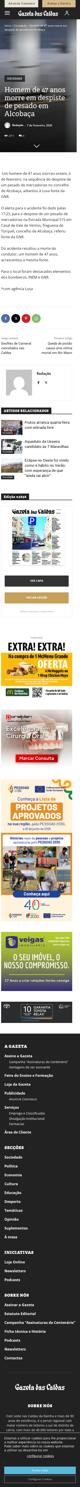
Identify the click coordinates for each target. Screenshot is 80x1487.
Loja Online (14, 1262)
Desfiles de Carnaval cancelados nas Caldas (16, 348)
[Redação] (8, 125)
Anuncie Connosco (23, 1099)
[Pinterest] (26, 318)
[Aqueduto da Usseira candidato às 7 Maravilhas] (11, 446)
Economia (13, 1175)
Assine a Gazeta (18, 1056)
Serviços (11, 1107)
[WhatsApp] (36, 318)
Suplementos (16, 1228)
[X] (15, 318)
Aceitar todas (40, 1470)
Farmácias (16, 1124)
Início (7, 25)
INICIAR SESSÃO (36, 597)
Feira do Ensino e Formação (28, 1075)
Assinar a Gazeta (19, 1304)
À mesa (10, 1237)
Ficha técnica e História (25, 1331)
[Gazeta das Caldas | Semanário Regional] (38, 13)
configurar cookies (40, 1456)
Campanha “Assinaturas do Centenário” (38, 1062)
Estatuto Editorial (20, 1313)
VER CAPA (36, 581)
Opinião (11, 1219)
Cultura (11, 1183)
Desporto (12, 1201)
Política (11, 1166)
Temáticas (13, 1210)
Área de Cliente (17, 1132)
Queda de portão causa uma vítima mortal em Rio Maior (57, 348)
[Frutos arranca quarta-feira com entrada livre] (11, 427)
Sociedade (20, 25)
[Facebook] (5, 318)
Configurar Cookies (40, 1479)
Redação (17, 125)
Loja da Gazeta (17, 1084)
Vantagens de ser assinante (29, 1067)
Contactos (13, 1358)
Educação (12, 1192)
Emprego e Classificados (27, 1113)
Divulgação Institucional (27, 1118)
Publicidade (14, 1093)
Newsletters (15, 1270)
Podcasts (12, 1279)
